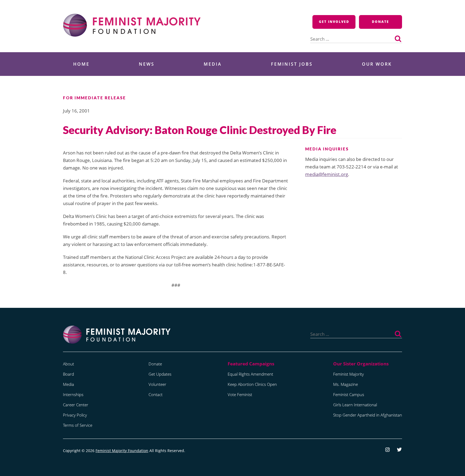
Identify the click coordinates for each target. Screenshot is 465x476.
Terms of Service (77, 425)
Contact (156, 394)
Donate (380, 21)
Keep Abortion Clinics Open (252, 384)
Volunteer (157, 384)
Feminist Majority (348, 374)
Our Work (377, 64)
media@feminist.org (326, 174)
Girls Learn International (355, 404)
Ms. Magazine (345, 384)
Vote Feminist (240, 394)
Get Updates (160, 374)
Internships (73, 394)
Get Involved (334, 21)
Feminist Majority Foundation (122, 450)
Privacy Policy (75, 415)
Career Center (75, 404)
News (146, 64)
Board (68, 374)
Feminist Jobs (292, 64)
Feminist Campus (348, 394)
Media (213, 64)
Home (81, 64)
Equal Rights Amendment (250, 374)
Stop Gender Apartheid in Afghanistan (367, 415)
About (68, 363)
